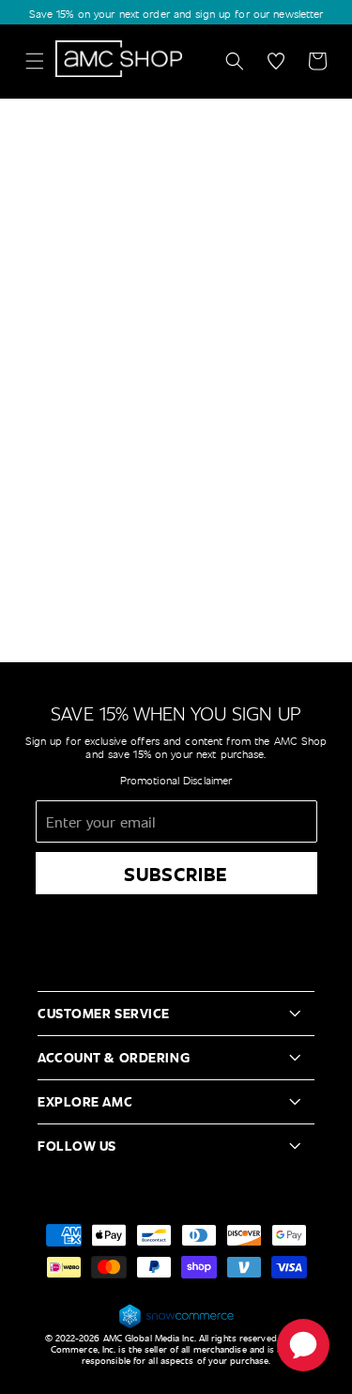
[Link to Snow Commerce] (176, 1325)
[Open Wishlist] (276, 61)
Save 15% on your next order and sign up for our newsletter (176, 13)
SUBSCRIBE (176, 873)
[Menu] (34, 61)
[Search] (234, 61)
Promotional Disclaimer (176, 779)
